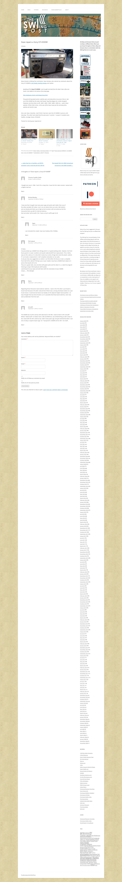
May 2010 (82, 709)
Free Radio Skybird (85, 841)
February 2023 (83, 404)
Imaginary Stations (86, 844)
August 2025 (83, 345)
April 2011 (82, 687)
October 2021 (83, 436)
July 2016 (82, 562)
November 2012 (84, 649)
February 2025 (83, 357)
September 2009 (84, 725)
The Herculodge (84, 807)
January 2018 (83, 526)
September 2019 (84, 486)
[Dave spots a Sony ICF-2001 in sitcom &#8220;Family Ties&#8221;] (29, 133)
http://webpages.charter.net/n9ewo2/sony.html (35, 95)
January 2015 (83, 598)
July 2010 (82, 705)
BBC (91, 832)
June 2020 (82, 468)
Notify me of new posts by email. (30, 383)
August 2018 (83, 512)
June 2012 (82, 659)
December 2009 (84, 719)
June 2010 (82, 707)
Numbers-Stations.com (86, 775)
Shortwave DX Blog (84, 795)
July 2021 (82, 442)
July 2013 (82, 633)
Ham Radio (84, 842)
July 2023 (82, 394)
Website (23, 370)
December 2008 (84, 741)
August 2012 (83, 655)
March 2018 (83, 522)
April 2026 (82, 329)
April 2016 (82, 568)
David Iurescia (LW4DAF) (85, 837)
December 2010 (84, 695)
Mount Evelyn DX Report (86, 771)
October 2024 (83, 365)
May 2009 (82, 731)
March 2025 (83, 355)
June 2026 (82, 325)
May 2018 (82, 518)
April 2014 (82, 615)
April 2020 (82, 472)
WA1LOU (82, 809)
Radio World (90, 851)
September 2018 (84, 510)
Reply (22, 191)
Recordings (84, 852)
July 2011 (82, 681)
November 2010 (84, 697)
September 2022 (84, 414)
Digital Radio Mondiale (85, 838)
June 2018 (82, 516)
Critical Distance (84, 755)
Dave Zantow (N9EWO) (60, 150)
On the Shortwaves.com (86, 777)
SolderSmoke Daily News (86, 801)
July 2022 (82, 418)
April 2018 (82, 520)
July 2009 (82, 729)
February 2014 (83, 619)
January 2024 (83, 382)
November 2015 (84, 578)
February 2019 (83, 500)
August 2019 (83, 488)
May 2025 (82, 351)
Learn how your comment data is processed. (55, 389)
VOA (88, 864)
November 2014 (84, 602)
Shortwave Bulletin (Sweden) (87, 793)
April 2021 (82, 448)
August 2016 (83, 560)
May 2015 (82, 590)
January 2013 (83, 645)
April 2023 (82, 400)
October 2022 (83, 412)
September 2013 (84, 629)
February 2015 (83, 596)
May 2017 (82, 542)
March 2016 (83, 570)
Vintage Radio (83, 863)
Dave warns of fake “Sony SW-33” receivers (46, 140)
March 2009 (83, 735)
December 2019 (84, 480)
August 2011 (83, 679)
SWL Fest (82, 803)
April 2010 (82, 711)
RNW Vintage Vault (84, 785)
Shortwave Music (95, 856)
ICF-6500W (69, 150)
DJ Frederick (95, 838)
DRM (81, 840)
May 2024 (82, 374)
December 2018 (84, 504)
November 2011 (84, 673)
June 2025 (82, 349)
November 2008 (84, 743)
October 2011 (83, 675)
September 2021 (84, 438)
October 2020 (83, 460)
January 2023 (83, 406)
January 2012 (83, 669)
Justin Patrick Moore (86, 845)
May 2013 (82, 637)
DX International (84, 759)
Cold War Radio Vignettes (86, 753)
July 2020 (82, 466)
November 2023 (84, 386)
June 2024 (82, 372)
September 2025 (84, 343)
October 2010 (83, 699)
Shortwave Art (94, 854)
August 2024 (83, 368)
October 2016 (83, 556)
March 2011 (83, 689)
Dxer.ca (82, 761)
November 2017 (84, 530)
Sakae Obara (83, 787)
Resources (45, 10)
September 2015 (84, 582)
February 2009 (83, 737)
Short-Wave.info (84, 791)
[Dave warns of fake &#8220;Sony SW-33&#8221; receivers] (47, 133)
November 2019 (84, 482)
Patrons (36, 10)
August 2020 (83, 464)
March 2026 (83, 331)
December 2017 (84, 528)
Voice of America (95, 863)
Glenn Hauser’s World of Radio (87, 767)
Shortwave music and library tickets (89, 295)
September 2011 (84, 677)
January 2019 (83, 502)
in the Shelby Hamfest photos (38, 83)
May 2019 (82, 494)
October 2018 (83, 508)
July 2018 (82, 514)
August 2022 (83, 416)
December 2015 (84, 576)
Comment (24, 339)
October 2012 (83, 651)
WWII (96, 865)
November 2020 (84, 458)
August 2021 (83, 440)
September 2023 (84, 390)
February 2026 (83, 333)
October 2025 (83, 341)
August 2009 (83, 727)
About (67, 10)
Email (23, 364)
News (34, 150)
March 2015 (83, 594)
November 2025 (84, 339)
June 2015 (82, 588)
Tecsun (91, 862)
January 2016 (83, 574)
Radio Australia (91, 848)
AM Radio (82, 832)
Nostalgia (82, 847)
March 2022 (83, 426)
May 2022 (82, 422)
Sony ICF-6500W (28, 152)
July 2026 (82, 323)
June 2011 (82, 683)
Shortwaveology (84, 799)
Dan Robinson (95, 836)
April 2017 (82, 544)
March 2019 (83, 498)
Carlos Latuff (85, 835)
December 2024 (84, 361)
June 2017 (82, 540)
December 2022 (84, 408)
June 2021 (82, 444)
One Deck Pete (89, 847)
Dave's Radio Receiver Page (86, 757)
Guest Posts (94, 841)
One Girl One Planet (85, 779)
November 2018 (84, 506)
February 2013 (83, 643)
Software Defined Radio (88, 861)
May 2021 (82, 446)
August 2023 (83, 392)
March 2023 (83, 402)
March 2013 (83, 641)
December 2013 (84, 623)
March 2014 (83, 617)
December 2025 (84, 337)
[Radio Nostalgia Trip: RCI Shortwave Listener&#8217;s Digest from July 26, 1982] (65, 133)
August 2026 (83, 321)
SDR (90, 852)
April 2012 (82, 663)
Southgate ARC (84, 862)
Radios (38, 150)
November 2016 (84, 554)
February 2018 (83, 524)
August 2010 (83, 703)
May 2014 (82, 614)
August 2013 (83, 631)
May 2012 (82, 661)
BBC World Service (86, 834)
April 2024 (82, 376)
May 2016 (82, 566)
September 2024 (84, 367)
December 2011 (84, 671)
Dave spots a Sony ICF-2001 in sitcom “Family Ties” (28, 140)
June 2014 (82, 612)
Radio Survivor (83, 783)
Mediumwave (97, 845)
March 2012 (83, 665)
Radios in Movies (92, 850)
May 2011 (82, 685)
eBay (84, 840)
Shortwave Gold (85, 856)
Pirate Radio (84, 848)
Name (23, 357)
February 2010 (83, 715)
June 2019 (82, 492)
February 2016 (83, 572)
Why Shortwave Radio (85, 865)
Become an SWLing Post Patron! (88, 208)
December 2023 (84, 384)
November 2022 (84, 410)
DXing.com (82, 763)
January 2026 (83, 335)
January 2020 (83, 478)
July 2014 (82, 610)
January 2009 (83, 739)
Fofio (81, 765)
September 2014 (84, 606)
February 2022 (83, 428)
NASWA (82, 773)
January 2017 (83, 550)
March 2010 (83, 713)
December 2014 (84, 600)
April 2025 (82, 353)
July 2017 (82, 538)
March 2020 (83, 474)
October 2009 (83, 723)
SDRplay (93, 852)
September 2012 (84, 653)
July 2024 (82, 370)
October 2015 (83, 580)
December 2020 (84, 456)
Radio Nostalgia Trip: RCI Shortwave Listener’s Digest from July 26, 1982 (64, 140)
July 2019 (82, 490)
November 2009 (84, 721)
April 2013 (82, 639)
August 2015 (83, 584)
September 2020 (84, 462)
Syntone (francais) (84, 805)
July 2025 (82, 347)
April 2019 (82, 496)
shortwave (84, 854)
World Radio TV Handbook (86, 823)
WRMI (92, 865)
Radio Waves (83, 851)
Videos (95, 862)
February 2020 (83, 476)
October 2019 (83, 484)
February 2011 (83, 691)
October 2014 (83, 604)
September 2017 (84, 534)
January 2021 (83, 454)
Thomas (47, 152)
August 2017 (83, 536)
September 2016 (84, 558)
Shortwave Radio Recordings (88, 859)
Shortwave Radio (44, 150)
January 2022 (83, 430)
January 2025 (83, 359)
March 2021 (83, 450)
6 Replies (23, 46)
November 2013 (84, 625)
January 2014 (83, 621)
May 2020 (82, 470)
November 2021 (84, 434)
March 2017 (83, 546)
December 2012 (84, 647)
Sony (22, 152)
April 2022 (82, 424)
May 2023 (82, 398)
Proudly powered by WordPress (28, 875)
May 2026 (82, 327)
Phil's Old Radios (84, 781)
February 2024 (83, 380)
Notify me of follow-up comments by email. (33, 378)
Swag (28, 10)
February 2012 (83, 667)
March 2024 (83, 378)
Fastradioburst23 (92, 840)
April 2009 (82, 733)
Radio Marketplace (56, 10)
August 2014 (83, 608)
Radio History (83, 850)
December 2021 (84, 432)
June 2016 (82, 564)
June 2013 (82, 635)
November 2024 (84, 363)
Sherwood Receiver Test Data (87, 789)
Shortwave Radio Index (86, 797)
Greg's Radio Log (84, 769)
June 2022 (82, 420)
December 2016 (84, 552)
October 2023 (83, 388)
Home (22, 10)
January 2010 (83, 717)
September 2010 (84, 701)
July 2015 (82, 586)
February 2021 (83, 452)
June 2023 (82, 396)
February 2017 (83, 548)
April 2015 (82, 592)
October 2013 (83, 627)
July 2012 (82, 657)
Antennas (87, 832)
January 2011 (83, 693)
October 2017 (83, 532)
